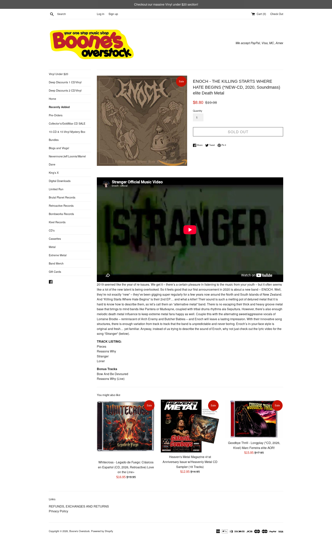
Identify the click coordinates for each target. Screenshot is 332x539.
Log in (100, 14)
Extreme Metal (57, 255)
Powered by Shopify (102, 531)
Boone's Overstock (79, 531)
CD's (52, 230)
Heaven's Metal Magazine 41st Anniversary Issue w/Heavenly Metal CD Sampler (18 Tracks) (190, 462)
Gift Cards (55, 272)
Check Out (276, 14)
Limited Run (56, 189)
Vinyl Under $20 (58, 74)
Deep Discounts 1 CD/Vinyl (65, 82)
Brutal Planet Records (62, 197)
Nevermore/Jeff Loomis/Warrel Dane (67, 160)
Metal (52, 247)
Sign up (113, 14)
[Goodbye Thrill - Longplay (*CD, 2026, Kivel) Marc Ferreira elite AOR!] (254, 419)
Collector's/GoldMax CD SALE (67, 123)
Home (52, 99)
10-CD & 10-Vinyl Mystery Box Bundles (67, 136)
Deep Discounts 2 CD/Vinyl (65, 90)
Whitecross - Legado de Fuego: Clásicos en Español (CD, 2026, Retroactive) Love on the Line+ (126, 467)
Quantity (197, 110)
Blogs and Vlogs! (59, 148)
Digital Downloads (60, 181)
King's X (54, 172)
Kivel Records (57, 222)
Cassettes (55, 239)
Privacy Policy (58, 511)
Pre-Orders (55, 115)
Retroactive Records (61, 205)
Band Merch (56, 263)
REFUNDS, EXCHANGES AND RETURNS (79, 506)
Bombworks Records (61, 214)
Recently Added (59, 107)
